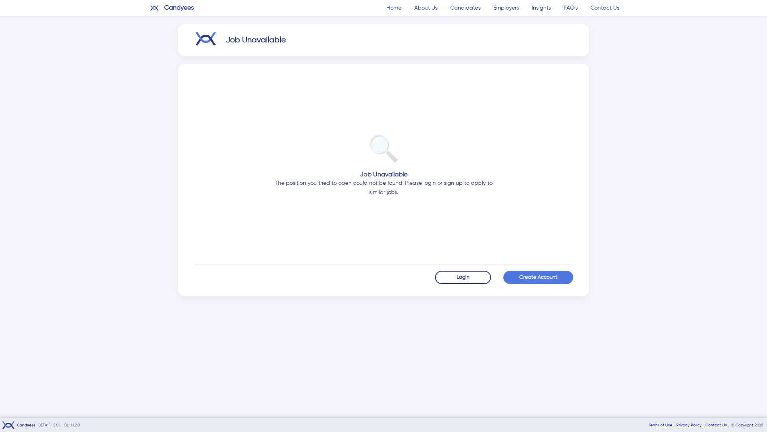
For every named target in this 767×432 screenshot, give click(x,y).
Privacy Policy (688, 425)
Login (463, 277)
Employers (506, 8)
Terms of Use (660, 425)
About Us (425, 8)
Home (393, 8)
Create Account (538, 277)
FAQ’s (571, 8)
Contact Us (604, 8)
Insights (541, 8)
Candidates (465, 8)
